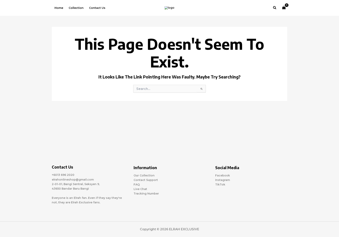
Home (59, 8)
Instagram (222, 180)
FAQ (137, 184)
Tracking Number (146, 193)
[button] (275, 7)
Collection (76, 8)
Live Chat (140, 189)
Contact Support (146, 180)
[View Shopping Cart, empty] (284, 8)
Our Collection (144, 175)
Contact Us (97, 8)
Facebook (222, 175)
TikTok (220, 184)
